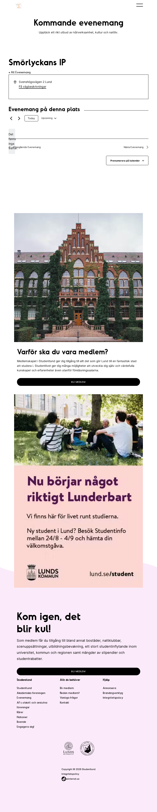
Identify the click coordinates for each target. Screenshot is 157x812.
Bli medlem (78, 382)
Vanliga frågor (69, 697)
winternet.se (72, 778)
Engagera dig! (25, 726)
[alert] (12, 141)
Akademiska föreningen (31, 693)
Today (31, 118)
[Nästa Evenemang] (19, 118)
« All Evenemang (20, 72)
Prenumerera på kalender (125, 160)
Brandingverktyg (113, 693)
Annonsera (109, 688)
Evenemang (24, 697)
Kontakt (64, 702)
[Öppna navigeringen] (139, 5)
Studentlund (24, 688)
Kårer (20, 712)
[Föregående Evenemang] (11, 118)
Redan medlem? (70, 693)
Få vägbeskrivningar (32, 86)
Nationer (22, 717)
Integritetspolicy (113, 697)
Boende (21, 721)
